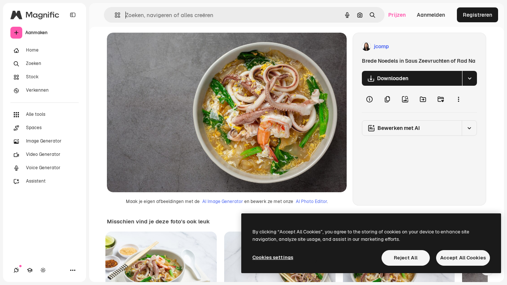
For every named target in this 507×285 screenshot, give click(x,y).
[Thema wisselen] (43, 270)
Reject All (406, 258)
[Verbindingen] (16, 270)
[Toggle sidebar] (73, 15)
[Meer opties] (458, 99)
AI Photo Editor (311, 201)
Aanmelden (431, 15)
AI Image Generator (222, 201)
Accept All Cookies (463, 258)
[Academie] (30, 270)
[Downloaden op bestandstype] (469, 78)
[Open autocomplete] (114, 15)
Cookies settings (272, 257)
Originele (155, 46)
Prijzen (397, 15)
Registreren (477, 15)
